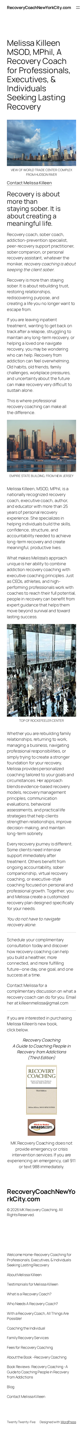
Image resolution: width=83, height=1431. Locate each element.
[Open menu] (78, 7)
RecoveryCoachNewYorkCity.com (39, 7)
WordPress (68, 1422)
